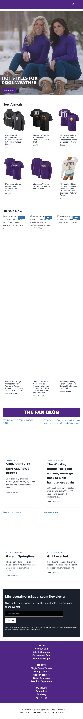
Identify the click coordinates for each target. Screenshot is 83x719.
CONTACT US (23, 712)
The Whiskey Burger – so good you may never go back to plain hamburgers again (60, 473)
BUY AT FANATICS (13, 398)
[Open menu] (78, 4)
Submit (11, 620)
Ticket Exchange (41, 678)
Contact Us (41, 691)
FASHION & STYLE (12, 460)
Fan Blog (41, 694)
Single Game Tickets (41, 668)
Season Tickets (41, 675)
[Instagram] (46, 698)
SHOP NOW (9, 90)
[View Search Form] (73, 4)
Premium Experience (41, 681)
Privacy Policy (35, 629)
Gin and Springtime (20, 556)
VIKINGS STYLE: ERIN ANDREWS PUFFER (18, 468)
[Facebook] (37, 698)
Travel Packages (41, 658)
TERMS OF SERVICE (40, 712)
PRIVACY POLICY (59, 712)
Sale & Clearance (41, 652)
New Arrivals (41, 648)
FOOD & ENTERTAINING (55, 460)
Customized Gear (41, 655)
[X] (41, 698)
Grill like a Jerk (58, 556)
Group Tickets (41, 671)
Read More (12, 492)
